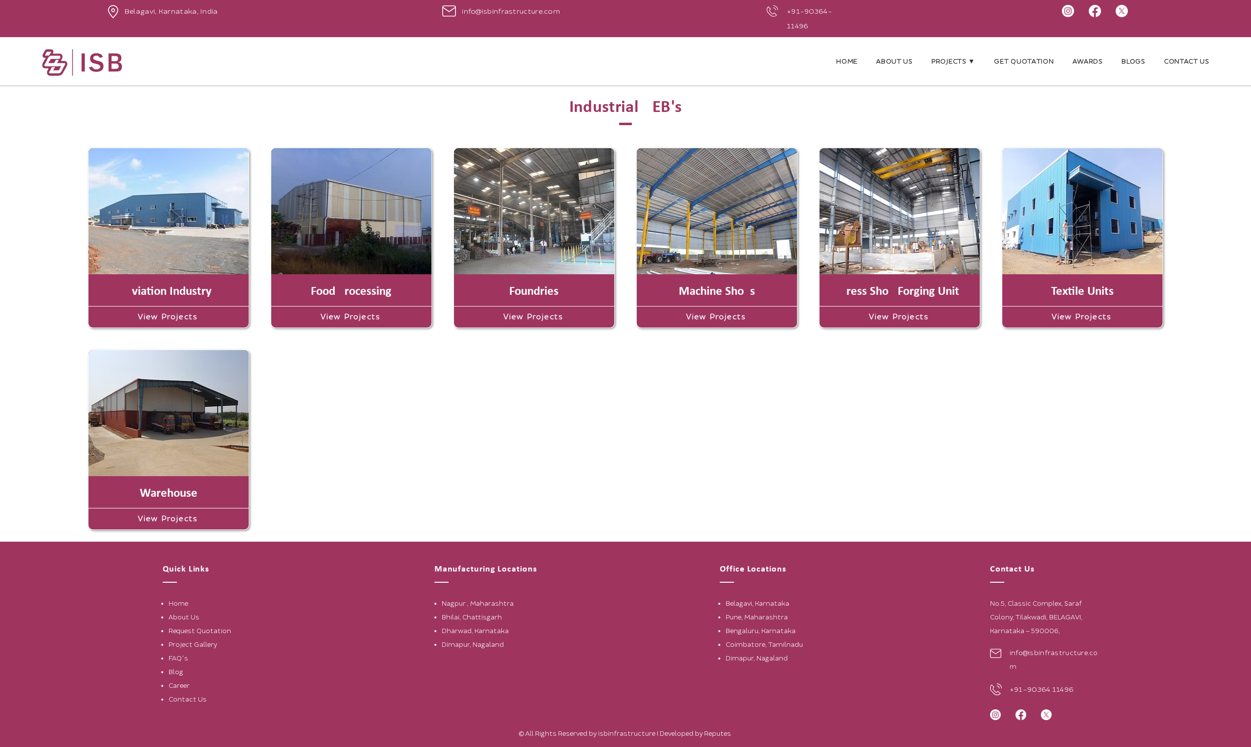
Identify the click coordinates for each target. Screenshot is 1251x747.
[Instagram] (1068, 11)
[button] (953, 61)
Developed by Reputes (696, 733)
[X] (1122, 11)
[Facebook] (1095, 11)
